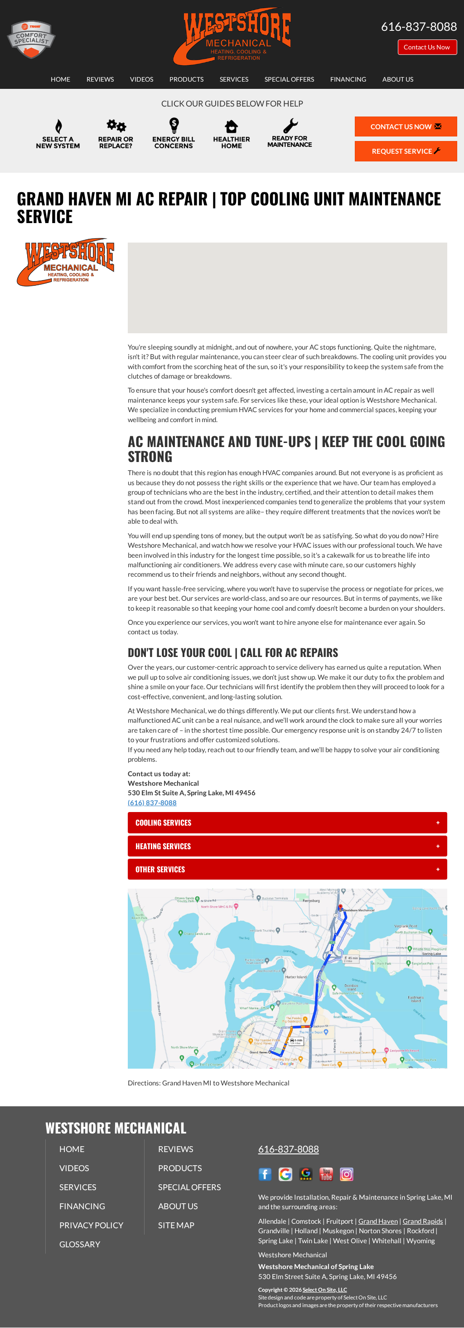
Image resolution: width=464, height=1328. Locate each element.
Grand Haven (378, 1221)
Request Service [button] (403, 151)
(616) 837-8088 (152, 802)
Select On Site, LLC (325, 1289)
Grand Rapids (423, 1221)
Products (186, 79)
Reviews (100, 79)
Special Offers (289, 79)
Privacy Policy (91, 1225)
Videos (141, 79)
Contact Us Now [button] (427, 47)
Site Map (176, 1225)
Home (60, 79)
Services (234, 79)
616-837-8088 (288, 1148)
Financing (348, 79)
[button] (287, 822)
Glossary (79, 1244)
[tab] (287, 822)
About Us (397, 79)
